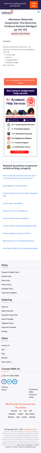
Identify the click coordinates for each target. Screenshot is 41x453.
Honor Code (5, 280)
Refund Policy (6, 276)
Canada (20, 414)
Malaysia (11, 417)
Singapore (12, 414)
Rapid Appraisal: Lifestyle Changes (15, 186)
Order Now (34, 5)
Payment (15, 447)
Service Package (7, 319)
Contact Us (5, 345)
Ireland (24, 417)
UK (20, 411)
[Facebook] (3, 381)
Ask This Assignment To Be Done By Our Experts (20, 81)
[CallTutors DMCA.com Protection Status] (34, 397)
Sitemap (4, 331)
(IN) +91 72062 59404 (11, 376)
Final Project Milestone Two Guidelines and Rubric (20, 248)
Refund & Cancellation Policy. (27, 447)
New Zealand (30, 414)
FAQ (2, 350)
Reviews (4, 358)
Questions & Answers (8, 327)
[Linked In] (14, 381)
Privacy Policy (6, 285)
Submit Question (7, 311)
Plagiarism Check (7, 323)
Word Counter (6, 362)
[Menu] (39, 12)
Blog (3, 354)
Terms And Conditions (9, 293)
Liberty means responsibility (13, 203)
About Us (4, 307)
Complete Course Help (9, 315)
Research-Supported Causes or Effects (17, 233)
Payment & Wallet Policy (10, 272)
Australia (14, 411)
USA (25, 411)
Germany (32, 417)
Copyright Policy (7, 289)
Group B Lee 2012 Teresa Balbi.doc (15, 211)
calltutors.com (30, 429)
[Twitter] (9, 381)
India (18, 417)
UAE (30, 411)
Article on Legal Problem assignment (16, 218)
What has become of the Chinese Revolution (18, 241)
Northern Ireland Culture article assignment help (20, 226)
